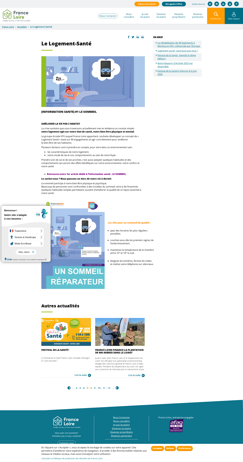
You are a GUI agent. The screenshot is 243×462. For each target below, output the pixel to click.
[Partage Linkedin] (137, 37)
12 (109, 388)
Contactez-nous (66, 443)
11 (104, 388)
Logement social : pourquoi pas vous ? (178, 50)
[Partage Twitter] (132, 37)
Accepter (157, 448)
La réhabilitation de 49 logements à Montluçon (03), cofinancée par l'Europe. (179, 44)
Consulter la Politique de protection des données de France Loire (72, 458)
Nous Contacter (108, 15)
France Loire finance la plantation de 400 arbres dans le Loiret (119, 351)
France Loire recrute (147, 4)
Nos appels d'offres (174, 4)
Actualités (22, 27)
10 (99, 388)
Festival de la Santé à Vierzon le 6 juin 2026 (177, 72)
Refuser (170, 448)
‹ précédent (69, 387)
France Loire (8, 27)
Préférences (184, 448)
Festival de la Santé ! (55, 350)
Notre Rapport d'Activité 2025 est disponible (175, 65)
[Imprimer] (142, 37)
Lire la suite (81, 375)
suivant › (117, 387)
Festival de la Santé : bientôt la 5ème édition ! (177, 57)
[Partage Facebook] (129, 37)
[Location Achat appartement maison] (16, 15)
